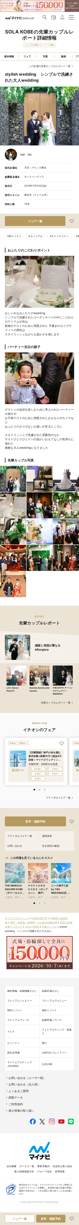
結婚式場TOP (39, 918)
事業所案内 (43, 1166)
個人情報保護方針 (24, 1171)
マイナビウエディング (17, 918)
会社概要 (12, 1166)
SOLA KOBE (32, 926)
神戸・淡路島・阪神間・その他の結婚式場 (33, 922)
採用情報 (60, 1171)
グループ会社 (44, 1171)
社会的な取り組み (62, 1166)
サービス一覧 (26, 1166)
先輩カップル (49, 926)
